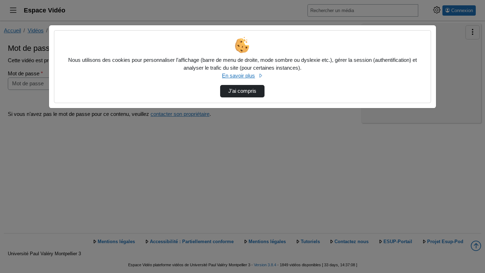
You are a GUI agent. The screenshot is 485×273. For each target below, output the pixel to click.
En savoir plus (238, 76)
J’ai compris (242, 91)
